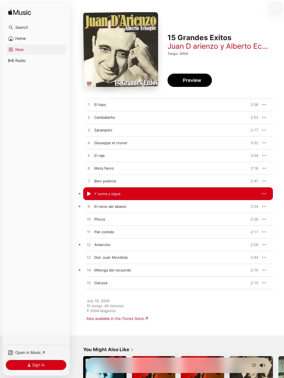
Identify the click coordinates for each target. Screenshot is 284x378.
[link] (108, 349)
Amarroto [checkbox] (102, 244)
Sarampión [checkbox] (103, 130)
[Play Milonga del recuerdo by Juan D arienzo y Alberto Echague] (88, 270)
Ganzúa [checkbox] (100, 283)
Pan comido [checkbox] (104, 232)
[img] (19, 12)
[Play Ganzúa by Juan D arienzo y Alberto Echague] (88, 283)
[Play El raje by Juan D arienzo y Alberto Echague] (88, 155)
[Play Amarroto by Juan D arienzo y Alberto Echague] (88, 244)
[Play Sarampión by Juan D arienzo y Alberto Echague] (88, 130)
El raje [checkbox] (99, 155)
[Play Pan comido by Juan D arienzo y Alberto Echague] (88, 232)
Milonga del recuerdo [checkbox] (112, 270)
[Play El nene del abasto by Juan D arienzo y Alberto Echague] (88, 206)
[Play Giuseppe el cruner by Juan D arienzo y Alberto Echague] (88, 143)
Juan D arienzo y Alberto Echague (225, 46)
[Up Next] (253, 365)
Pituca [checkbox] (99, 219)
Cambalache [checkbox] (104, 117)
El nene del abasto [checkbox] (110, 206)
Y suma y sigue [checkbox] (107, 193)
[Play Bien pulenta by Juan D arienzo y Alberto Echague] (88, 181)
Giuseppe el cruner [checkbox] (111, 143)
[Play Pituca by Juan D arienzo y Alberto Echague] (88, 219)
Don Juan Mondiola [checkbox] (111, 257)
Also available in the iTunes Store (115, 318)
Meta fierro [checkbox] (104, 168)
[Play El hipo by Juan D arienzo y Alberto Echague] (88, 104)
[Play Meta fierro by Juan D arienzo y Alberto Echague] (88, 168)
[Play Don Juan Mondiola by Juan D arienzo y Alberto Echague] (88, 257)
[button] (36, 27)
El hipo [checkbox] (100, 104)
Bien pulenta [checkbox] (105, 181)
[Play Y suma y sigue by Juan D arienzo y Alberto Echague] (88, 193)
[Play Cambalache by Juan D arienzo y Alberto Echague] (88, 117)
